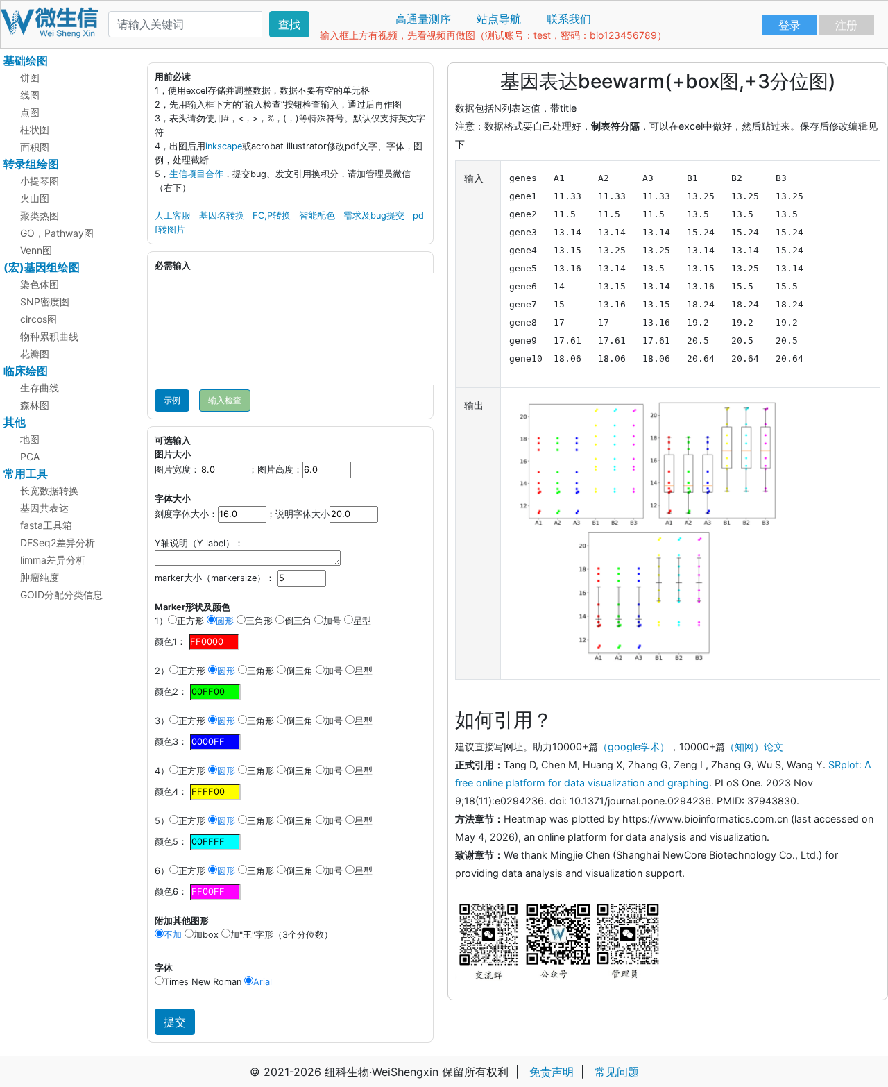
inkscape (223, 146)
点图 (30, 112)
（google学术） (633, 746)
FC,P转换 (272, 215)
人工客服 (173, 215)
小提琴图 (39, 181)
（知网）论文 (754, 746)
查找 (289, 24)
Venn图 (36, 250)
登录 (789, 25)
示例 (172, 400)
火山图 (34, 198)
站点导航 (499, 19)
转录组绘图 (31, 164)
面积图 (34, 147)
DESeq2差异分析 (57, 542)
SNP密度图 (44, 301)
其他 (14, 422)
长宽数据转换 (49, 490)
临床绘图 (25, 371)
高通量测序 (423, 19)
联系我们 (569, 19)
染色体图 (39, 284)
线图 (30, 95)
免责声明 (551, 1072)
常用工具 (25, 473)
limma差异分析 (52, 560)
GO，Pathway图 (57, 233)
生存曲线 (39, 388)
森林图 (34, 405)
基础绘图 (25, 60)
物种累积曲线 (49, 336)
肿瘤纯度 (39, 577)
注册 (846, 25)
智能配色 (317, 215)
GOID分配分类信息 (61, 594)
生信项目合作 (196, 174)
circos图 (38, 319)
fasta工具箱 (46, 525)
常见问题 (617, 1072)
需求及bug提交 (373, 215)
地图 (30, 439)
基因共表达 (44, 508)
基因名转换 (221, 215)
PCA (30, 456)
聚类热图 (39, 215)
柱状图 (34, 129)
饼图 (30, 77)
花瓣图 (34, 354)
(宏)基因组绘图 (41, 267)
